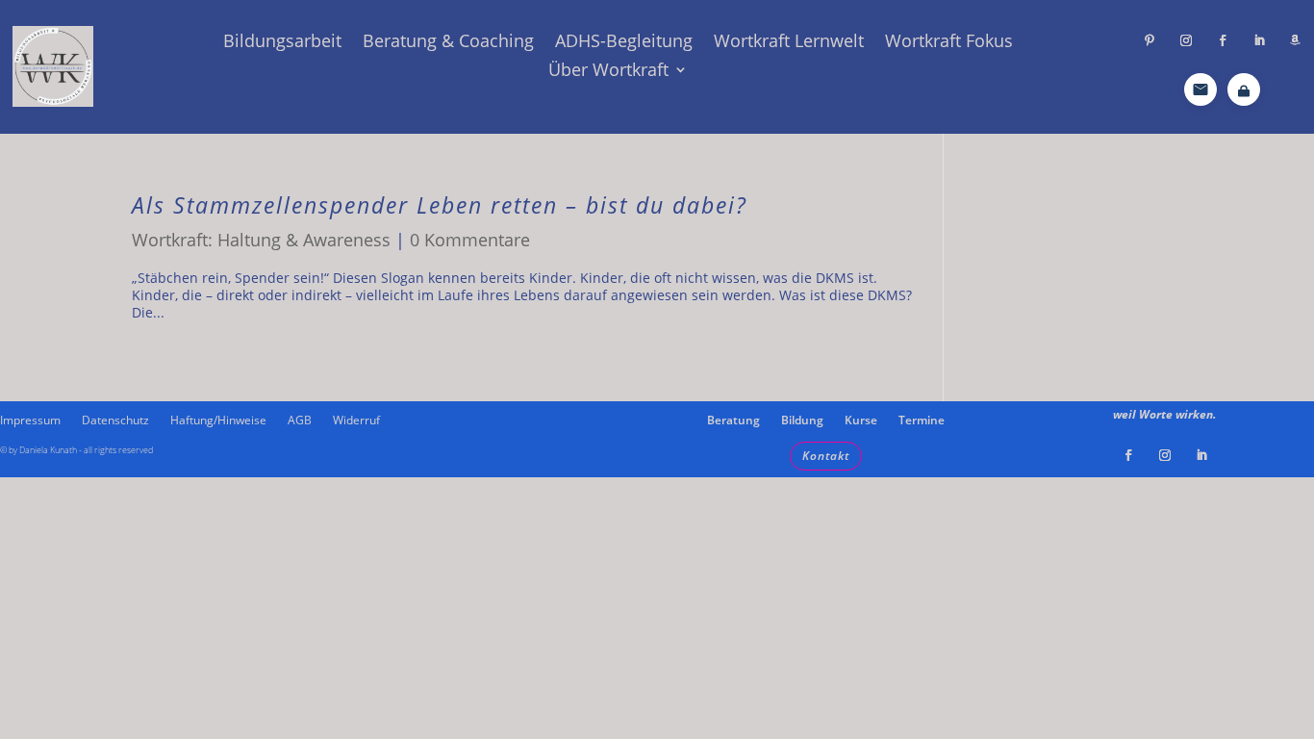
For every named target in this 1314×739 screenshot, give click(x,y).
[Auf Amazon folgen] (1295, 40)
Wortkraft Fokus (949, 43)
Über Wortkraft (608, 72)
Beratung (733, 421)
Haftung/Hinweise (218, 421)
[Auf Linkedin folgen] (1259, 40)
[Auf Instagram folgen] (1186, 40)
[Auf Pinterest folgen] (1149, 40)
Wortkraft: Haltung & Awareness (261, 239)
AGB (300, 421)
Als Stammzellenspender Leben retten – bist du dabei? (439, 205)
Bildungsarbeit (282, 43)
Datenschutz (115, 421)
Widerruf (356, 421)
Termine (921, 421)
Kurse (861, 421)
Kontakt (825, 455)
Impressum (30, 421)
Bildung (802, 421)
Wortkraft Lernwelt (789, 43)
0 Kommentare (470, 239)
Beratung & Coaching (448, 43)
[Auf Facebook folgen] (1222, 40)
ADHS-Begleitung (624, 43)
